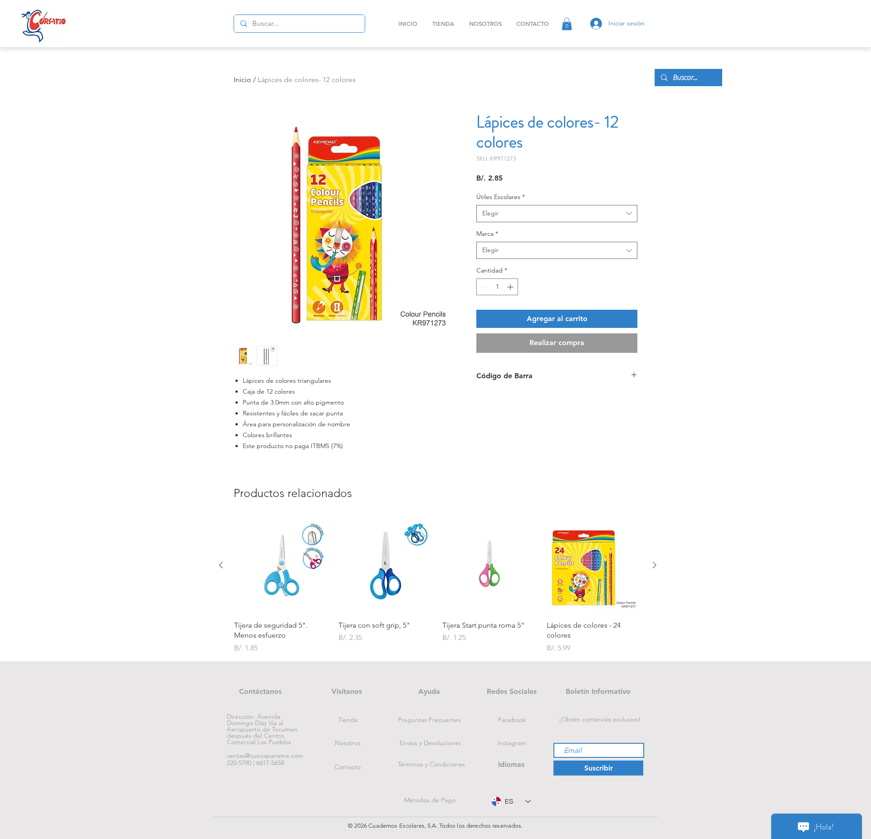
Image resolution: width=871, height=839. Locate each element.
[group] (437, 585)
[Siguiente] (654, 565)
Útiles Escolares (500, 197)
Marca (487, 233)
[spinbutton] (497, 287)
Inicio (242, 79)
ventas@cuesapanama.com (265, 755)
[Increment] (511, 287)
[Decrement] (483, 287)
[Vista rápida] (281, 565)
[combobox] (556, 213)
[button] (567, 24)
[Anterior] (220, 565)
